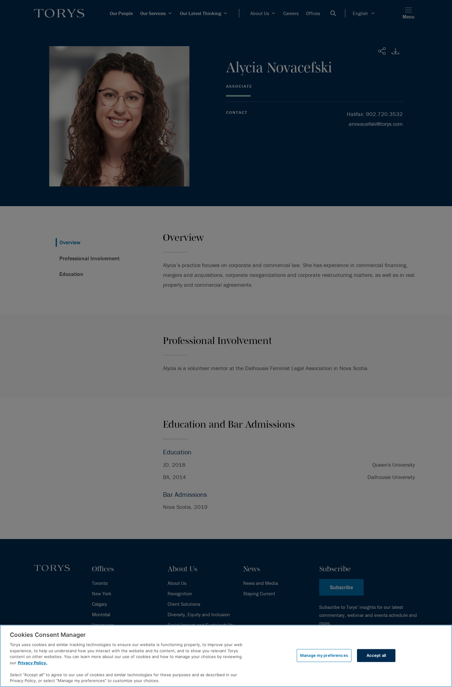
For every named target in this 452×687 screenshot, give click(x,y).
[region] (226, 656)
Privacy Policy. (32, 662)
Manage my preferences (324, 655)
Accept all (376, 655)
